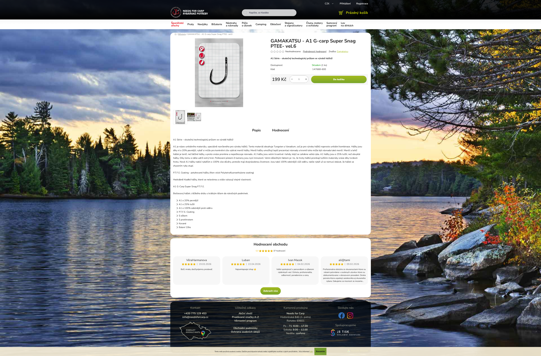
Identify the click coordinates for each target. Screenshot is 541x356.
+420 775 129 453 (195, 313)
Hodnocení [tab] (280, 130)
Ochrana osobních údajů (245, 331)
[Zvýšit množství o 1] (306, 79)
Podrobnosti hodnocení (314, 51)
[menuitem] (177, 24)
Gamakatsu (342, 51)
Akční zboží (245, 313)
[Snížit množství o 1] (292, 79)
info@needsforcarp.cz (195, 317)
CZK (327, 3)
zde (311, 351)
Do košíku (339, 79)
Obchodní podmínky (245, 328)
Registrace (362, 3)
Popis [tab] (256, 130)
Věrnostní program (245, 320)
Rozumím (320, 351)
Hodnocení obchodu (271, 244)
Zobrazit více (270, 291)
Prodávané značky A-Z (245, 317)
